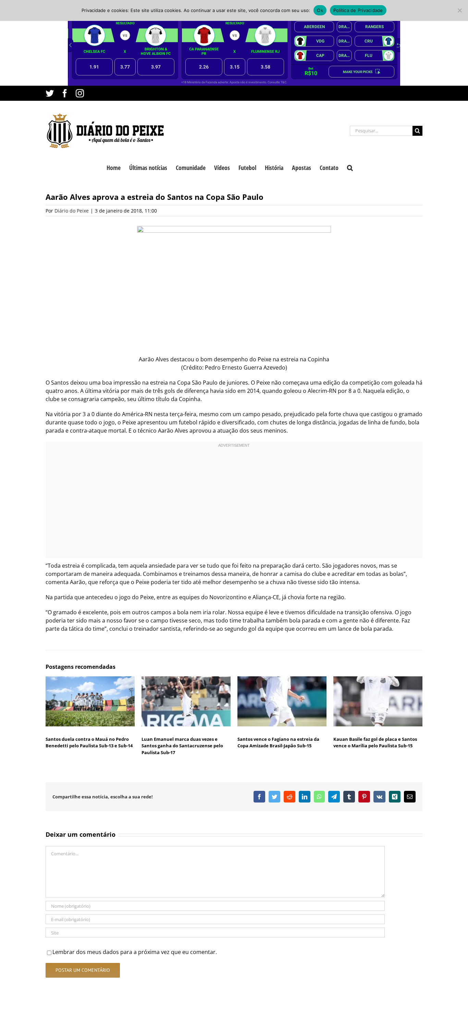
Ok (320, 10)
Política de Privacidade (358, 10)
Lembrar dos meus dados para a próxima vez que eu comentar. (134, 952)
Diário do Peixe (71, 210)
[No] (459, 10)
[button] (350, 167)
